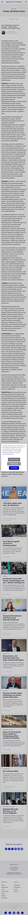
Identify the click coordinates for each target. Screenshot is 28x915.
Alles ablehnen (14, 459)
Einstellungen (14, 463)
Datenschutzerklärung (7, 454)
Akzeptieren (14, 468)
